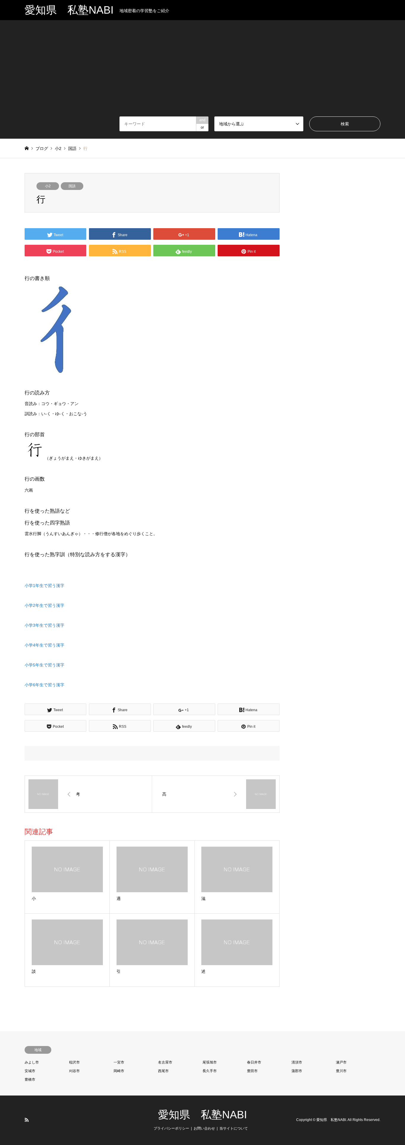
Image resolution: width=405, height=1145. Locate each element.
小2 (48, 186)
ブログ (42, 148)
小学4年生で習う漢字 (44, 645)
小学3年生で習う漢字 (44, 625)
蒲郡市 (296, 1071)
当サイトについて (233, 1128)
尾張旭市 (210, 1062)
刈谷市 (74, 1071)
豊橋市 (30, 1079)
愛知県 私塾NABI (202, 1115)
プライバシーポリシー (171, 1128)
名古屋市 (165, 1062)
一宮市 (119, 1062)
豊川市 (341, 1071)
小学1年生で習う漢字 (44, 585)
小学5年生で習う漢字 (44, 665)
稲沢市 (74, 1062)
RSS (27, 1120)
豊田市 (252, 1071)
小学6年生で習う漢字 (44, 684)
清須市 (296, 1062)
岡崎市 (119, 1071)
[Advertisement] (202, 72)
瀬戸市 (341, 1062)
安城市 (30, 1071)
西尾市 (163, 1071)
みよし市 (32, 1062)
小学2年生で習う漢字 (44, 605)
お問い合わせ (204, 1128)
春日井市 (254, 1062)
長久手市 (210, 1071)
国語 (72, 186)
